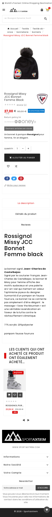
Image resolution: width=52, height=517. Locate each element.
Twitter (14, 178)
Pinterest (21, 178)
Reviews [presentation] (26, 224)
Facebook (7, 178)
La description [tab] (26, 203)
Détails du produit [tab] (26, 214)
